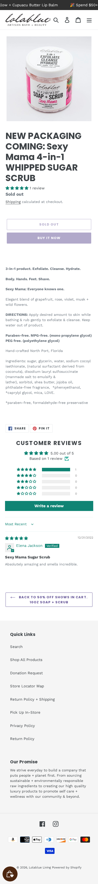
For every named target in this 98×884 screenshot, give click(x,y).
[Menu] (89, 19)
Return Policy (22, 738)
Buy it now (49, 238)
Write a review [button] (49, 505)
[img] (16, 538)
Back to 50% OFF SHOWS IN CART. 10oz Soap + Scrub (52, 600)
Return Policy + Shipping (32, 699)
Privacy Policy (22, 725)
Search (16, 646)
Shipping (13, 202)
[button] (18, 188)
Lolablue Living (40, 867)
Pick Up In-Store (25, 712)
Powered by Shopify (66, 867)
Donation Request (26, 673)
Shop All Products (26, 659)
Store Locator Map (27, 686)
